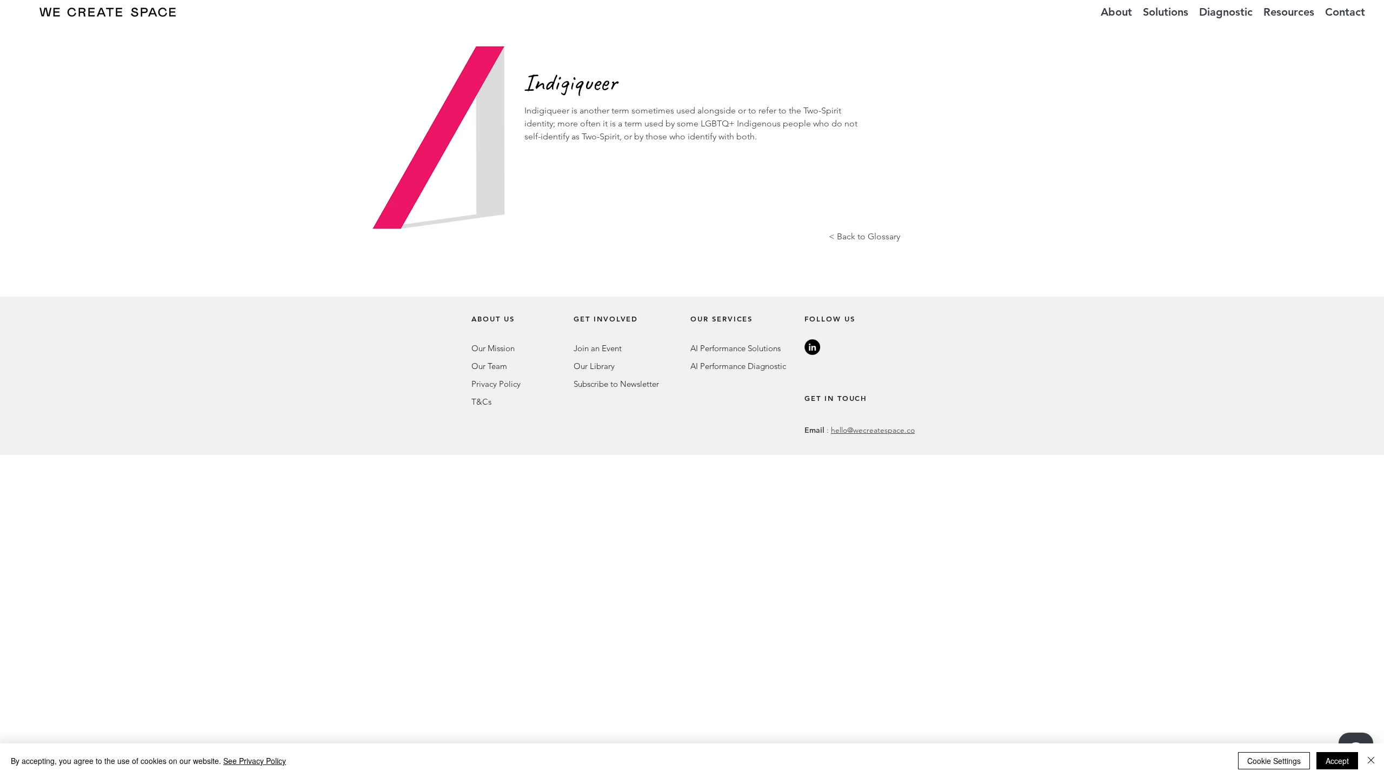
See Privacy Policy (254, 760)
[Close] (1371, 760)
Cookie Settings (1274, 760)
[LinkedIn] (812, 347)
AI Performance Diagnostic (738, 366)
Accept (1337, 760)
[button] (1165, 12)
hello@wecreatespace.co (873, 430)
